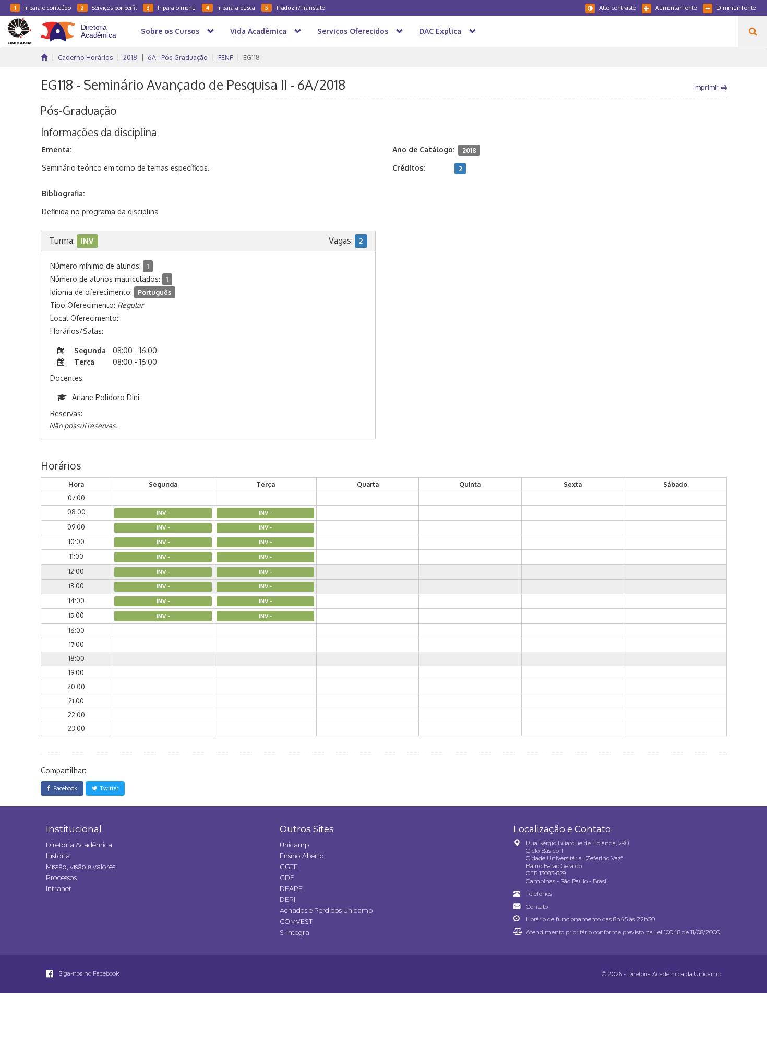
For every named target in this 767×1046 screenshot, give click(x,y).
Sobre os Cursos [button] (170, 31)
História (58, 856)
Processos (61, 878)
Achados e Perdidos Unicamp (326, 911)
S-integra (294, 932)
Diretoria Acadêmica (79, 845)
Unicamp (294, 845)
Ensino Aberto (302, 856)
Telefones (539, 893)
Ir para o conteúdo (42, 7)
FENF (225, 57)
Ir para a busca (230, 7)
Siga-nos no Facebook (88, 973)
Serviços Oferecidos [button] (352, 31)
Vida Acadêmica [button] (258, 31)
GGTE (289, 867)
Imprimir (707, 87)
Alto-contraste (617, 7)
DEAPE (291, 889)
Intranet (58, 889)
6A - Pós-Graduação (178, 57)
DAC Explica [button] (440, 31)
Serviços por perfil (109, 7)
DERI (287, 900)
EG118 (251, 57)
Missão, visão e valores (80, 867)
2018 (130, 57)
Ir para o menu (171, 7)
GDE (287, 878)
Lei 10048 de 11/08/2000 (687, 932)
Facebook (63, 788)
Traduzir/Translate (295, 7)
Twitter (107, 788)
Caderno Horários (85, 57)
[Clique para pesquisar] (752, 31)
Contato (537, 906)
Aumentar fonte (676, 7)
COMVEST (296, 921)
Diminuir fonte (736, 7)
